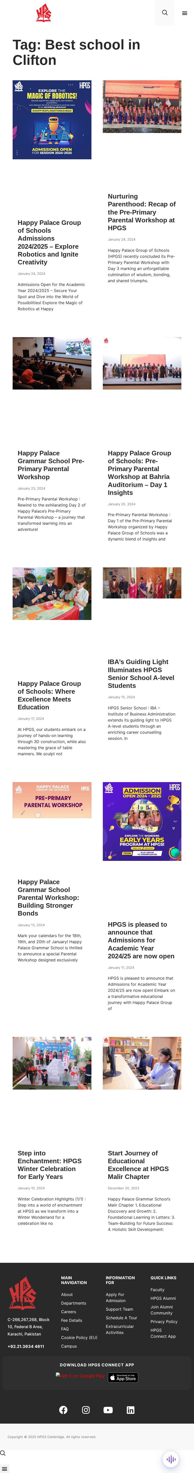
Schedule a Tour (121, 1317)
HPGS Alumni (163, 1298)
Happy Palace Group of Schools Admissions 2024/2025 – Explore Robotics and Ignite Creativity (49, 242)
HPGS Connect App (163, 1333)
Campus (69, 1346)
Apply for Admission (116, 1297)
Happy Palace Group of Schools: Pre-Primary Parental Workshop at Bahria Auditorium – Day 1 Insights (139, 472)
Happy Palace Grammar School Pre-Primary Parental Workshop (51, 465)
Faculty (157, 1289)
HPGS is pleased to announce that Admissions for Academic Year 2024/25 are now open (141, 940)
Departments (73, 1303)
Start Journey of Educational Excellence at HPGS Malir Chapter (138, 1165)
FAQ (65, 1328)
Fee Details (71, 1320)
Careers (68, 1311)
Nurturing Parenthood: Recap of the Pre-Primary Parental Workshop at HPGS (142, 212)
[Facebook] (63, 1410)
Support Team (119, 1309)
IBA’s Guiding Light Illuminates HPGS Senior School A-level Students (141, 673)
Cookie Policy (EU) (79, 1337)
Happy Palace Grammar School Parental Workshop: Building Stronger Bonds (48, 897)
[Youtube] (108, 1410)
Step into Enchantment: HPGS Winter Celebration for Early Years (50, 1165)
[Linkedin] (130, 1410)
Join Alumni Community (162, 1309)
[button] (185, 13)
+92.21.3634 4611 (26, 1346)
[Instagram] (86, 1410)
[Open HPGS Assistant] (171, 1459)
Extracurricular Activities (120, 1329)
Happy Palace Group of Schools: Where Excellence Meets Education (49, 695)
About (67, 1294)
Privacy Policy (164, 1321)
